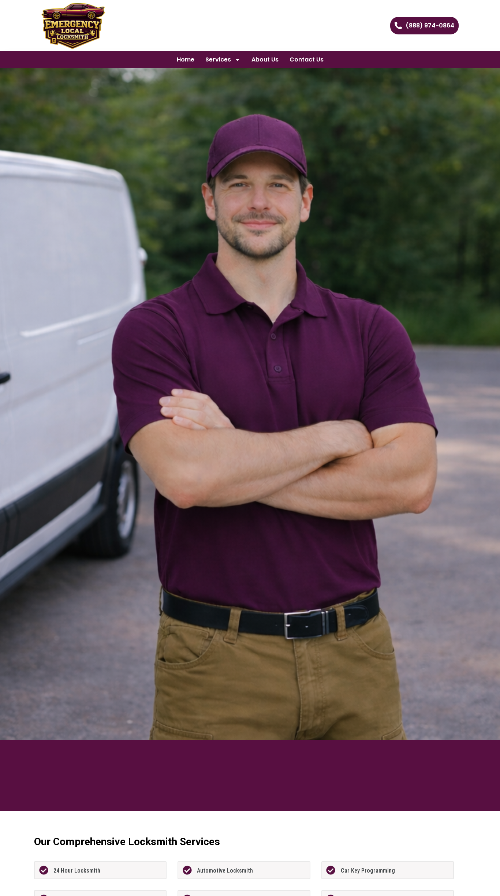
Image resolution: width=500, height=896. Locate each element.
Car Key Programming (368, 870)
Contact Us (307, 59)
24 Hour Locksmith (76, 870)
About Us (265, 59)
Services (218, 59)
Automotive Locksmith (225, 870)
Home (185, 59)
